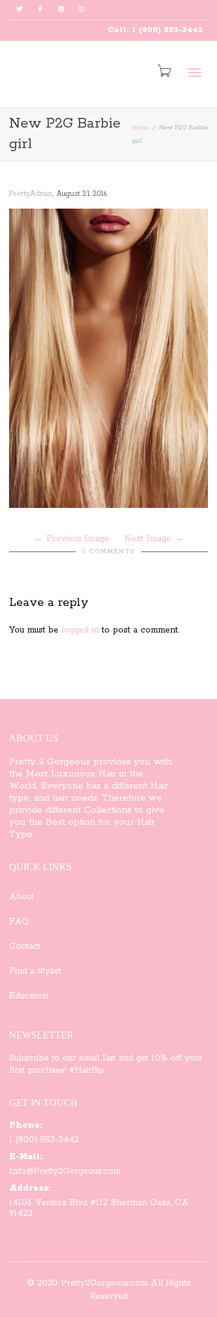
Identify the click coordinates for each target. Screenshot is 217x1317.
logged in (80, 630)
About (21, 896)
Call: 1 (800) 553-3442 (155, 30)
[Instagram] (81, 10)
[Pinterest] (61, 10)
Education (28, 995)
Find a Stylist (35, 971)
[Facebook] (40, 10)
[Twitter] (20, 10)
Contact (24, 946)
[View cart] (163, 72)
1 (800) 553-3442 (44, 1139)
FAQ (19, 921)
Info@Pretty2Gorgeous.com (65, 1171)
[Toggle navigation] (194, 72)
